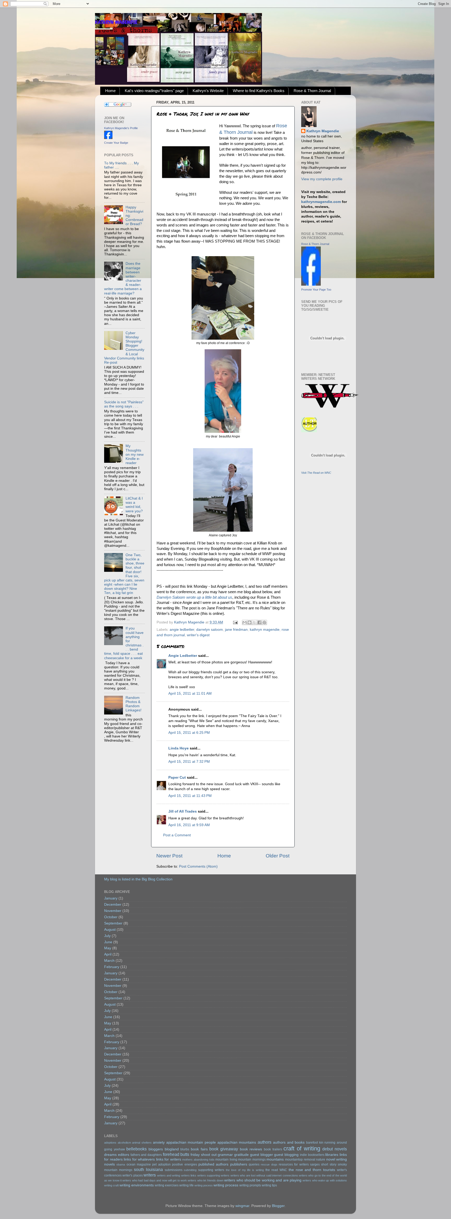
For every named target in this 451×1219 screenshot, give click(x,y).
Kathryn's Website (208, 90)
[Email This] (244, 622)
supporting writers (211, 1170)
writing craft (111, 1185)
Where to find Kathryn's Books (258, 90)
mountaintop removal (300, 1159)
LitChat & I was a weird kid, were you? (134, 504)
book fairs (199, 1149)
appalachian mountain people (191, 1142)
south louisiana (148, 1169)
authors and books (289, 1142)
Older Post (277, 855)
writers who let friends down (205, 1180)
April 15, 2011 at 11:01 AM (190, 693)
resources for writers (294, 1164)
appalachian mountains (236, 1142)
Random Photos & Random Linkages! (133, 704)
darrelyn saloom (209, 630)
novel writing (336, 1159)
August (110, 930)
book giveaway (223, 1148)
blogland (172, 1149)
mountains (275, 1159)
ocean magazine (139, 1164)
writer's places (132, 1175)
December (112, 904)
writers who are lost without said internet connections (264, 1175)
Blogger (278, 1206)
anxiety (159, 1142)
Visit (316, 472)
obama (120, 1164)
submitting (190, 1170)
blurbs (184, 1149)
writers (150, 1175)
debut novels (334, 1148)
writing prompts (250, 1185)
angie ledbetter (182, 630)
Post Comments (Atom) (198, 866)
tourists (329, 1170)
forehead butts (176, 1154)
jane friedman (236, 630)
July (107, 936)
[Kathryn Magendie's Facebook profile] (108, 138)
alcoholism (124, 1142)
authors (264, 1142)
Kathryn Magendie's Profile (121, 128)
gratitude (241, 1155)
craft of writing (301, 1148)
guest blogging (286, 1155)
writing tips (269, 1185)
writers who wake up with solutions (324, 1180)
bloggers (156, 1149)
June (108, 942)
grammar (225, 1155)
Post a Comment (177, 835)
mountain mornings (252, 1159)
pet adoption (161, 1164)
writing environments (137, 1185)
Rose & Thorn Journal (312, 90)
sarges (315, 1164)
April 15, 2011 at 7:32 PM (189, 762)
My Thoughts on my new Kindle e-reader (135, 454)
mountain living (226, 1159)
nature (320, 1159)
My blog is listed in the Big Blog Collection (138, 879)
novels (109, 1164)
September (113, 923)
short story (328, 1164)
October (110, 917)
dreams (110, 1155)
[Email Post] (235, 622)
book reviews (251, 1149)
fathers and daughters (146, 1155)
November (112, 911)
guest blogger (261, 1155)
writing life (186, 1185)
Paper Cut (177, 777)
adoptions (110, 1142)
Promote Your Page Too (316, 289)
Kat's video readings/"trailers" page (154, 90)
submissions (173, 1170)
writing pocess (203, 1185)
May (107, 948)
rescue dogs (269, 1164)
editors (123, 1155)
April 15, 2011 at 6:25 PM (189, 733)
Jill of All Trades (182, 811)
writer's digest (198, 635)
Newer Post (169, 855)
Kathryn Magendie (322, 131)
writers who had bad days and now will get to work (154, 1180)
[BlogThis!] (249, 622)
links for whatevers (139, 1159)
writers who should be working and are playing (262, 1180)
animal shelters (142, 1142)
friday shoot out (203, 1155)
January (110, 898)
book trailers (273, 1149)
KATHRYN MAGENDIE (116, 22)
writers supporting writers (213, 1175)
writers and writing (168, 1175)
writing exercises (167, 1185)
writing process (225, 1185)
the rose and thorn (305, 1170)
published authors (213, 1164)
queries (254, 1164)
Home (110, 90)
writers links (188, 1175)
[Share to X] (254, 622)
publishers (238, 1164)
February (111, 967)
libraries (331, 1155)
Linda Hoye (178, 748)
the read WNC (276, 1170)
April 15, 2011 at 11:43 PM (190, 796)
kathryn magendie (265, 630)
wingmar (242, 1206)
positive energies (184, 1164)
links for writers (168, 1159)
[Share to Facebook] (259, 622)
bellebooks (136, 1148)
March (109, 961)
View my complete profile (321, 179)
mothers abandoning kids (198, 1159)
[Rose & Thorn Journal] (311, 284)
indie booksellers (312, 1155)
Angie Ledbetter (182, 656)
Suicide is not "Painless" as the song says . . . (124, 404)
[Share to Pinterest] (264, 622)
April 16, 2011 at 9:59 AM (189, 825)
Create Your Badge (116, 142)
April (107, 954)
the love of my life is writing (245, 1170)
